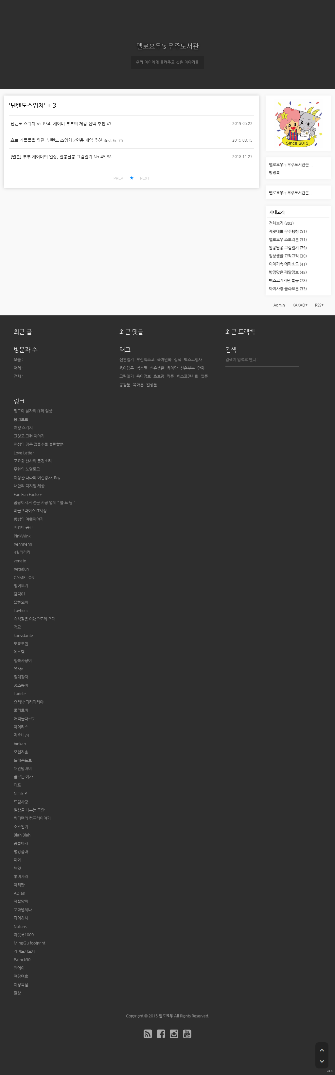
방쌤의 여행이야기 (29, 519)
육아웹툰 (126, 368)
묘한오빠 (21, 602)
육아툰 (138, 384)
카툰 (170, 376)
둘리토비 (21, 710)
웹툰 (204, 376)
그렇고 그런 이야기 (29, 436)
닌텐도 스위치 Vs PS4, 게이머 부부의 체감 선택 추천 (57, 123)
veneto (20, 560)
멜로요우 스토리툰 (288, 239)
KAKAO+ (300, 305)
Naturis (20, 926)
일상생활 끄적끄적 (288, 256)
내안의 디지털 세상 (29, 486)
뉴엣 (17, 868)
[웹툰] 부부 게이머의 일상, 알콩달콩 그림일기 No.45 (58, 156)
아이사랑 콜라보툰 (288, 288)
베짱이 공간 (23, 527)
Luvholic (21, 610)
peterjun (21, 569)
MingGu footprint (29, 943)
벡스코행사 (193, 359)
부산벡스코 (145, 359)
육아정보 (143, 376)
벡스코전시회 (187, 376)
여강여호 (21, 976)
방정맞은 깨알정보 (288, 272)
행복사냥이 (23, 660)
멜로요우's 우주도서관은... (291, 164)
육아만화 (164, 359)
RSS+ (319, 305)
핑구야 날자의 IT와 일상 (33, 411)
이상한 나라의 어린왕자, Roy (37, 477)
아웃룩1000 (24, 934)
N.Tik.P (20, 793)
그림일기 (126, 376)
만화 (200, 368)
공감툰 (124, 384)
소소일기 (21, 826)
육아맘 (172, 368)
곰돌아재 (21, 843)
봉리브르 (21, 419)
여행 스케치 (23, 427)
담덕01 (20, 593)
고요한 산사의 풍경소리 (33, 461)
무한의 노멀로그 (27, 469)
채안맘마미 (23, 768)
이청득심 (21, 984)
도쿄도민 (21, 644)
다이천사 (21, 918)
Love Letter (24, 452)
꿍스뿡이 (21, 685)
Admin (279, 305)
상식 (177, 359)
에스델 (19, 652)
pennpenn (23, 544)
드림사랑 (21, 802)
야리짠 (19, 885)
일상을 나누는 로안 (29, 810)
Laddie (20, 693)
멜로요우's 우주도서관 (167, 46)
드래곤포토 (23, 760)
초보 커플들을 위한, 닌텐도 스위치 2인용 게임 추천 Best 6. (63, 140)
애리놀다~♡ (24, 718)
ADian (19, 893)
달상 (17, 993)
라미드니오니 (24, 951)
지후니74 (21, 735)
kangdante (23, 635)
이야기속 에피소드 (288, 264)
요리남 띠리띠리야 (29, 702)
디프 (17, 785)
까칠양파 (21, 901)
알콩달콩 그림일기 (288, 247)
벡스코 (141, 368)
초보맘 (158, 376)
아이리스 (21, 727)
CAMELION (24, 577)
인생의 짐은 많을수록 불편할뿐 (38, 444)
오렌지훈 (21, 751)
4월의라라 (22, 552)
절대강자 (21, 677)
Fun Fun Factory (28, 494)
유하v (18, 668)
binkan (20, 743)
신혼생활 (157, 368)
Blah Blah (22, 835)
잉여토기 (21, 585)
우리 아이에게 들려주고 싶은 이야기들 (167, 62)
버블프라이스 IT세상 (30, 510)
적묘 (17, 627)
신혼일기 (126, 359)
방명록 (274, 172)
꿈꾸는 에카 (23, 776)
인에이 (19, 968)
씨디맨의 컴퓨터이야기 (32, 818)
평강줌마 (21, 851)
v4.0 (330, 1071)
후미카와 (21, 876)
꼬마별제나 (23, 910)
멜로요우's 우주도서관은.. (290, 192)
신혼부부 (187, 368)
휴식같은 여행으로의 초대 (34, 619)
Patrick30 (22, 959)
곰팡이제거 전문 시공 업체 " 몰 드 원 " (44, 502)
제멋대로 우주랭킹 (288, 231)
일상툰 (151, 384)
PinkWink (22, 536)
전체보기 (281, 223)
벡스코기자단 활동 (288, 280)
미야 (17, 859)
